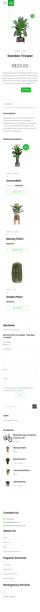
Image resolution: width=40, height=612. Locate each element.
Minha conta (6, 542)
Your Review (7, 349)
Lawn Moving (6, 565)
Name (5, 370)
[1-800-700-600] (10, 591)
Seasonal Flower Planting (10, 574)
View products (17, 250)
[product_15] (17, 214)
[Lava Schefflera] (7, 472)
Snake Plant (14, 297)
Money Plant (14, 239)
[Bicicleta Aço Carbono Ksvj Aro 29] (7, 438)
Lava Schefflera (21, 470)
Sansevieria (19, 481)
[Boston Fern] (7, 461)
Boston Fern (19, 459)
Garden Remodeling (8, 578)
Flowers (8, 173)
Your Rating (6, 342)
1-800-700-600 (9, 596)
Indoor (17, 51)
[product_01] (17, 156)
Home (4, 537)
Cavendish (13, 181)
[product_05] (17, 272)
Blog (4, 547)
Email (5, 379)
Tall (24, 51)
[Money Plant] (7, 449)
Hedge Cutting (7, 569)
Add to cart (26, 90)
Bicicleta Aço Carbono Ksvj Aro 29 (24, 436)
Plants (8, 290)
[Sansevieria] (7, 483)
